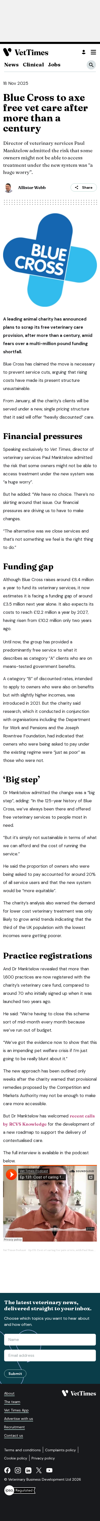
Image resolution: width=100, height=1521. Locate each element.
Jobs (54, 64)
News (11, 64)
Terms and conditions (22, 1450)
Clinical (33, 64)
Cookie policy (15, 1458)
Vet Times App (16, 1410)
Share (87, 187)
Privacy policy (43, 1458)
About (9, 1393)
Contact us (13, 1435)
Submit (15, 1373)
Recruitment (14, 1427)
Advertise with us (18, 1418)
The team (12, 1401)
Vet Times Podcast (14, 1250)
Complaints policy (60, 1450)
